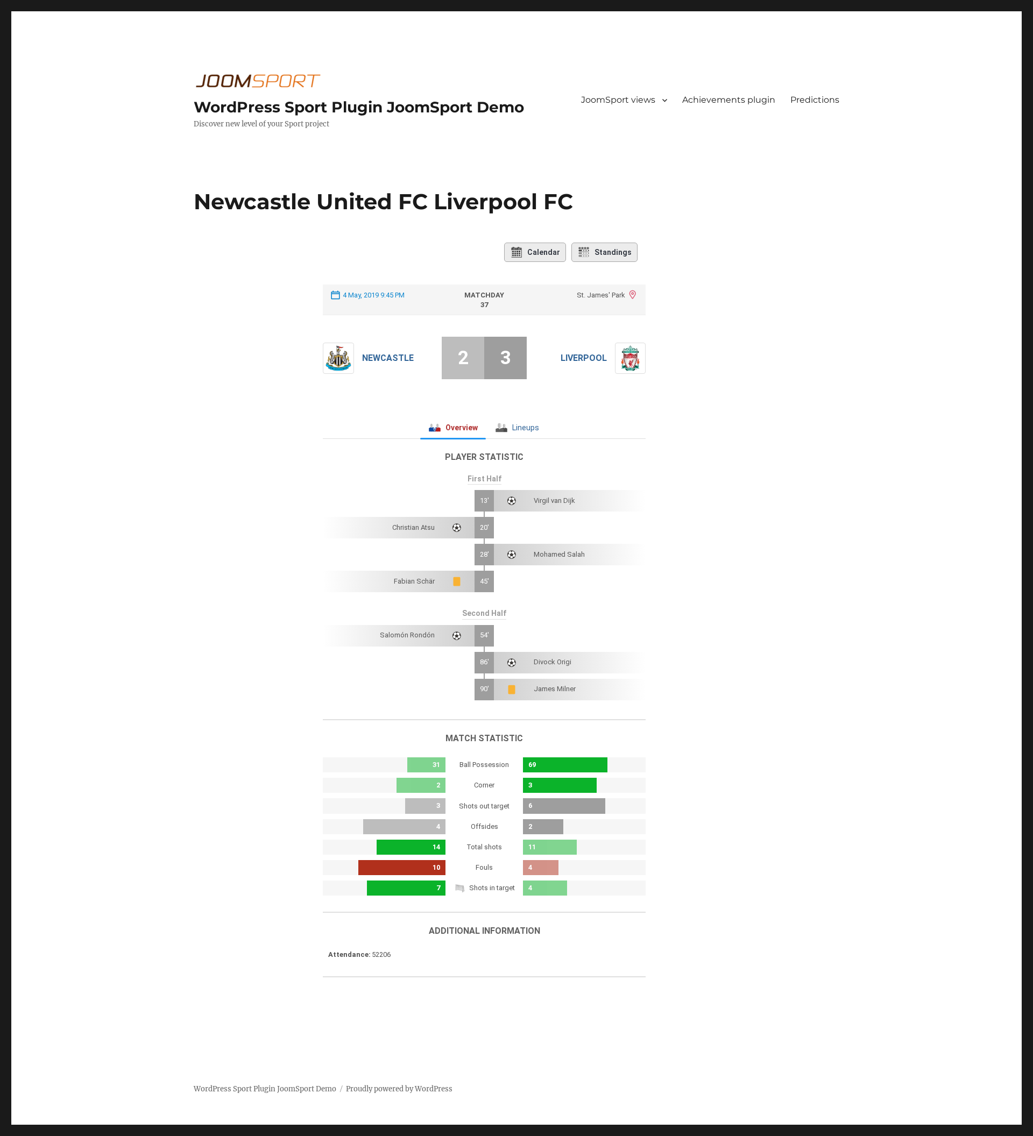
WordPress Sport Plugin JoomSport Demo (359, 107)
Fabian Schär (414, 581)
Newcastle (388, 358)
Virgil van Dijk (554, 500)
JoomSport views (618, 100)
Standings (613, 252)
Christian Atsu (413, 527)
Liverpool (584, 358)
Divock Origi (552, 662)
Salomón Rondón (407, 635)
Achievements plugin (728, 100)
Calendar (543, 252)
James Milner (555, 689)
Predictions (814, 100)
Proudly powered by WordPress (399, 1089)
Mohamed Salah (559, 554)
